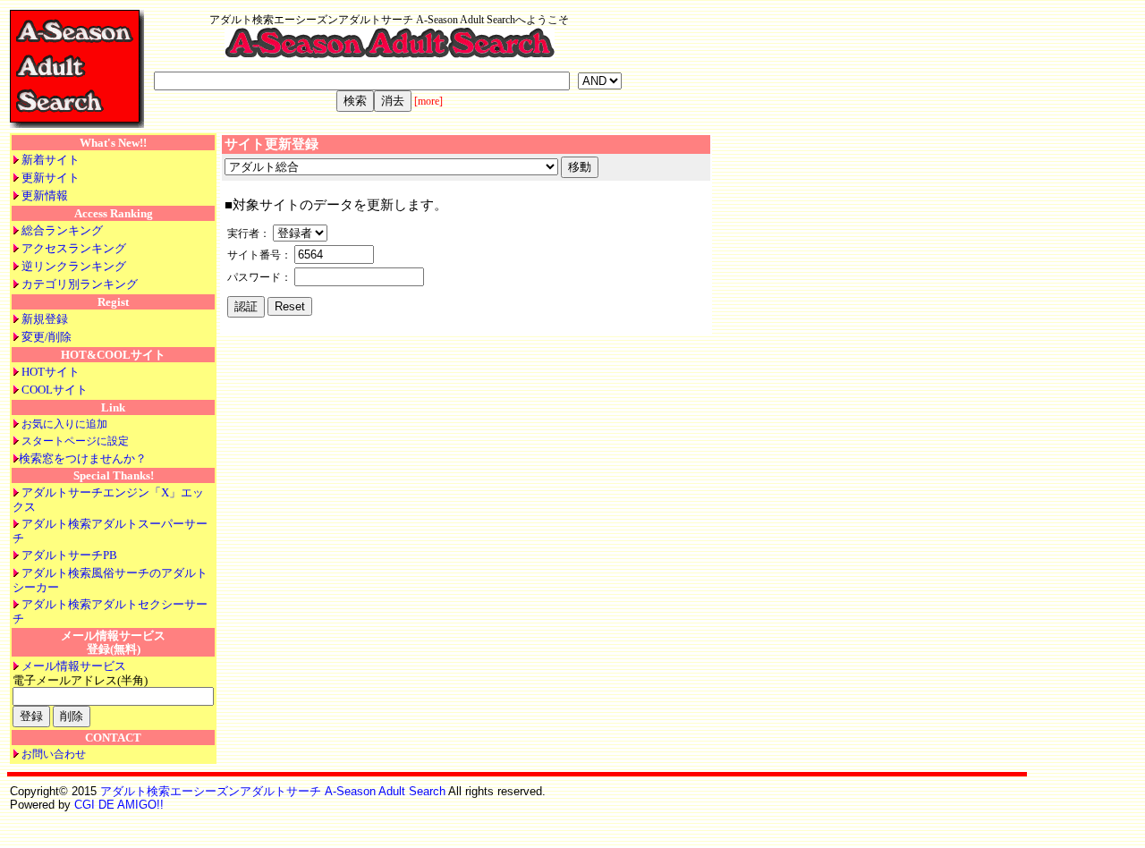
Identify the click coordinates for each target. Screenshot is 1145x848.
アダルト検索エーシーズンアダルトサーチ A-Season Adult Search (272, 791)
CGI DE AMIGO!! (119, 804)
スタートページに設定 (75, 441)
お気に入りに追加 (64, 424)
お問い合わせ (53, 754)
